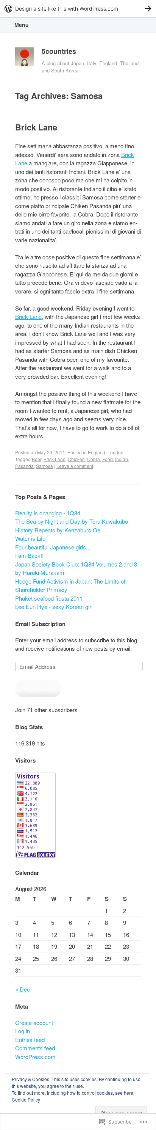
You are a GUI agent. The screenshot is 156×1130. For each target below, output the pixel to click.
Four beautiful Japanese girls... (52, 547)
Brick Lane (36, 127)
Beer (36, 459)
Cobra (93, 459)
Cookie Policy (26, 1099)
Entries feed (30, 1040)
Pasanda (24, 466)
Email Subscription (40, 624)
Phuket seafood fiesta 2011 (49, 598)
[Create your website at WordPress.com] (78, 8)
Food (107, 459)
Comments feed (35, 1048)
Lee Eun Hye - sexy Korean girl (53, 607)
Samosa (44, 466)
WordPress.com (35, 1057)
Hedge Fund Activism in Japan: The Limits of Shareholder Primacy (70, 585)
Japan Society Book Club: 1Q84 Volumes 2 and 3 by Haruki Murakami (76, 568)
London (115, 452)
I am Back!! (29, 555)
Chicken (76, 459)
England (96, 452)
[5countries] (24, 58)
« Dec (22, 989)
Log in (22, 1031)
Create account (34, 1022)
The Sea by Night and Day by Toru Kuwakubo (71, 521)
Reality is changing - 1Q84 (47, 513)
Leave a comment (74, 466)
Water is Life (30, 538)
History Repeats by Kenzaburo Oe (57, 530)
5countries (59, 51)
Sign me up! (38, 688)
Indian (121, 459)
